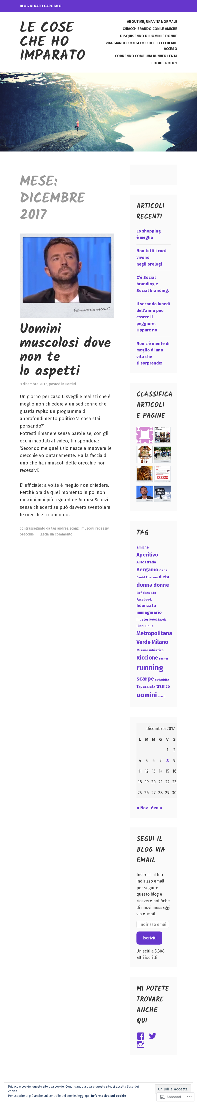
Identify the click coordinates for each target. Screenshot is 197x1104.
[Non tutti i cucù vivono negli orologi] (144, 455)
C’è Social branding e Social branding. (152, 284)
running (149, 667)
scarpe (145, 678)
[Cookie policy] (144, 436)
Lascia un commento (56, 534)
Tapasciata (145, 686)
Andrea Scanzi (68, 528)
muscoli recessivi (95, 528)
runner (163, 658)
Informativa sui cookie (108, 1096)
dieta (164, 576)
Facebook (144, 599)
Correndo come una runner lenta (146, 56)
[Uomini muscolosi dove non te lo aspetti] (144, 494)
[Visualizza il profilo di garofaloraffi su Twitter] (154, 1036)
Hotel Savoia (157, 619)
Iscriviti (149, 938)
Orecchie (27, 534)
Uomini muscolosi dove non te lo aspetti (65, 350)
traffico (163, 686)
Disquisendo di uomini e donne (148, 36)
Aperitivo (147, 555)
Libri (140, 626)
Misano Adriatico (150, 650)
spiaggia (162, 679)
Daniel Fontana (147, 577)
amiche (142, 547)
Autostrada (146, 562)
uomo (161, 696)
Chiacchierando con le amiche (150, 29)
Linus (149, 626)
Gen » (156, 807)
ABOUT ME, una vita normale (152, 21)
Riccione (147, 657)
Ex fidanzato (146, 593)
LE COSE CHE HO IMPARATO (52, 42)
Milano (160, 642)
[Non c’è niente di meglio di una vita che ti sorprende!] (162, 475)
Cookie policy (164, 63)
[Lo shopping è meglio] (162, 436)
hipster (142, 619)
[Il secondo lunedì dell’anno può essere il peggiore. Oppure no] (144, 475)
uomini (70, 384)
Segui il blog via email (150, 850)
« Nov (142, 807)
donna (144, 585)
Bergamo (147, 569)
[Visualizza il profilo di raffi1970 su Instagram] (141, 1044)
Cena (163, 570)
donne (161, 585)
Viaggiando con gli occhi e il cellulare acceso (141, 46)
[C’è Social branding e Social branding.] (162, 455)
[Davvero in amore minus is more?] (162, 494)
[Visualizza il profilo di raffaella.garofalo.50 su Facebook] (141, 1036)
